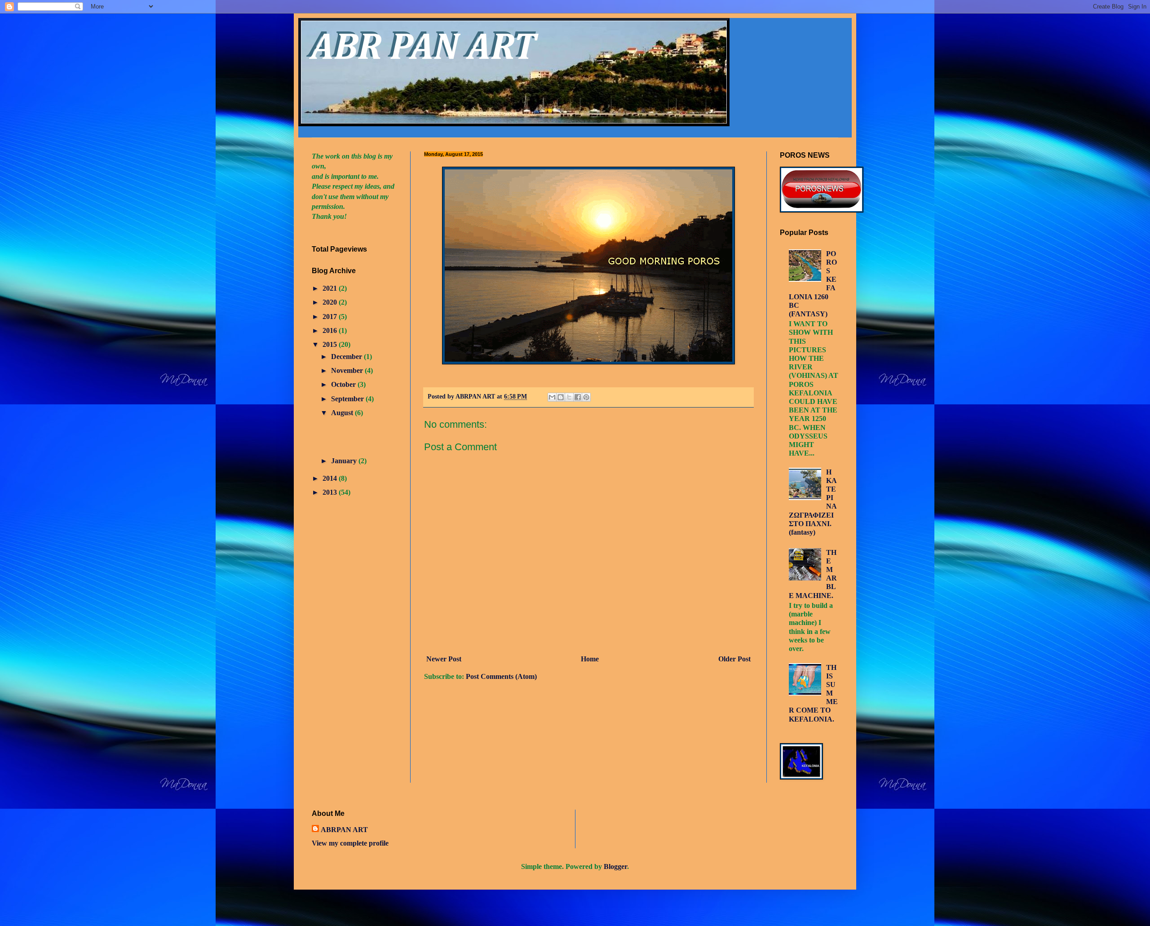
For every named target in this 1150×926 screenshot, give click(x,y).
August (343, 412)
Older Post (734, 659)
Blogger (615, 866)
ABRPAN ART (344, 829)
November (348, 370)
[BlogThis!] (560, 397)
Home (590, 659)
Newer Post (443, 659)
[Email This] (552, 397)
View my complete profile (350, 843)
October (344, 384)
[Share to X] (569, 397)
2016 (331, 330)
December (347, 356)
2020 (331, 302)
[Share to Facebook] (577, 397)
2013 (331, 492)
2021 (331, 288)
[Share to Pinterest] (586, 397)
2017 (331, 316)
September (348, 399)
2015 (331, 344)
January (344, 461)
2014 (331, 478)
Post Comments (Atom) (501, 676)
